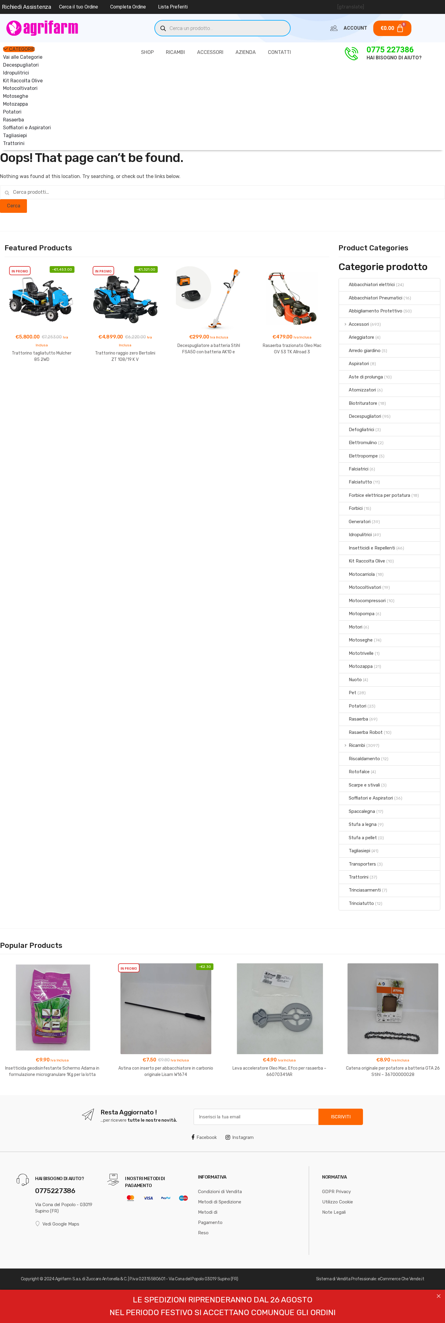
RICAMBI (175, 52)
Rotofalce (359, 771)
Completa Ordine (128, 7)
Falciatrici (358, 469)
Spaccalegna (362, 811)
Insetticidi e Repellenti (372, 548)
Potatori (12, 112)
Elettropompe (363, 456)
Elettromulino (363, 442)
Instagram (243, 1137)
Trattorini (14, 143)
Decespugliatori (21, 65)
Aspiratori (359, 363)
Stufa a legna (363, 824)
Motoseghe (15, 96)
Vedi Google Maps (60, 1224)
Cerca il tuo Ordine (78, 7)
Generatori (360, 521)
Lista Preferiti (173, 7)
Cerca (13, 206)
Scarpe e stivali (364, 785)
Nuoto (355, 679)
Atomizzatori (362, 390)
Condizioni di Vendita (220, 1191)
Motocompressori (367, 600)
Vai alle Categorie (22, 57)
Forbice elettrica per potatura (379, 495)
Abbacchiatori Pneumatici (375, 298)
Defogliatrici (361, 429)
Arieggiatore (361, 337)
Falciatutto (360, 482)
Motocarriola (362, 574)
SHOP (147, 52)
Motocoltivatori (20, 88)
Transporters (362, 864)
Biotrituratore (363, 403)
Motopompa (361, 613)
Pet (352, 692)
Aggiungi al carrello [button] (42, 378)
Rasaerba (13, 120)
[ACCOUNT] (334, 28)
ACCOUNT (355, 28)
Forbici (356, 508)
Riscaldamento (364, 758)
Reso (203, 1233)
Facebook (206, 1137)
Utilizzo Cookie (337, 1202)
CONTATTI (279, 52)
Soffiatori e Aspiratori (27, 127)
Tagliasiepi (15, 135)
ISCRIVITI (341, 1117)
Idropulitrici (16, 73)
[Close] (438, 1296)
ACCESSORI (210, 52)
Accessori (359, 324)
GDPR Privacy (336, 1191)
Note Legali (334, 1212)
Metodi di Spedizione (219, 1202)
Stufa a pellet (363, 837)
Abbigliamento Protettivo (375, 311)
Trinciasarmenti (365, 890)
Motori (355, 627)
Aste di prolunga (366, 377)
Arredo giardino (365, 350)
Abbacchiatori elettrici (372, 284)
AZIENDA (246, 52)
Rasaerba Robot (366, 732)
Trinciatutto (361, 903)
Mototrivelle (361, 653)
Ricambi (357, 745)
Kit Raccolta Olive (23, 81)
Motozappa (15, 104)
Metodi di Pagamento (210, 1217)
